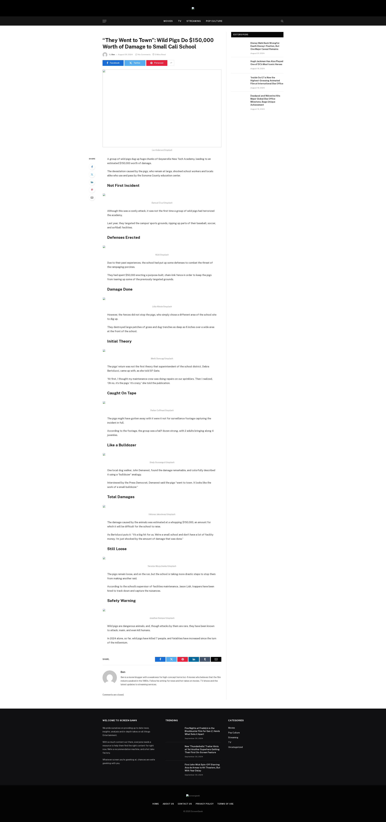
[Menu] (104, 21)
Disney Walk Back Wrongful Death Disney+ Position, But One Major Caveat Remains (264, 46)
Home (155, 804)
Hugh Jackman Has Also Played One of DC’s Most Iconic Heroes (266, 63)
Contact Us (185, 804)
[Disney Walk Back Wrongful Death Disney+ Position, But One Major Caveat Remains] (239, 47)
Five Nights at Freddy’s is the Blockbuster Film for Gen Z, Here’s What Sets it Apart (202, 731)
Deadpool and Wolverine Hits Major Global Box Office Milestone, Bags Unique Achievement (265, 100)
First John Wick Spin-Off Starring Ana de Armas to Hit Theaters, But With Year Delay (202, 767)
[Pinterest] (92, 190)
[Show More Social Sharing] (171, 63)
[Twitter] (92, 174)
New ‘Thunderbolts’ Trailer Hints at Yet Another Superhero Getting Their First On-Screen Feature (202, 749)
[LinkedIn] (92, 182)
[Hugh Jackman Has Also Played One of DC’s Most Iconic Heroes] (239, 65)
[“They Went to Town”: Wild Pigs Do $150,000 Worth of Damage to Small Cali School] (162, 108)
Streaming (194, 21)
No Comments (144, 54)
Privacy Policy (205, 804)
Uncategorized (235, 747)
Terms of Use (225, 804)
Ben (113, 54)
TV (179, 21)
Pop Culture (214, 21)
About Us (168, 804)
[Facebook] (92, 167)
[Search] (281, 21)
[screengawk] (193, 8)
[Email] (92, 197)
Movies (168, 21)
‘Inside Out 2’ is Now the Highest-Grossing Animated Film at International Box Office (266, 80)
